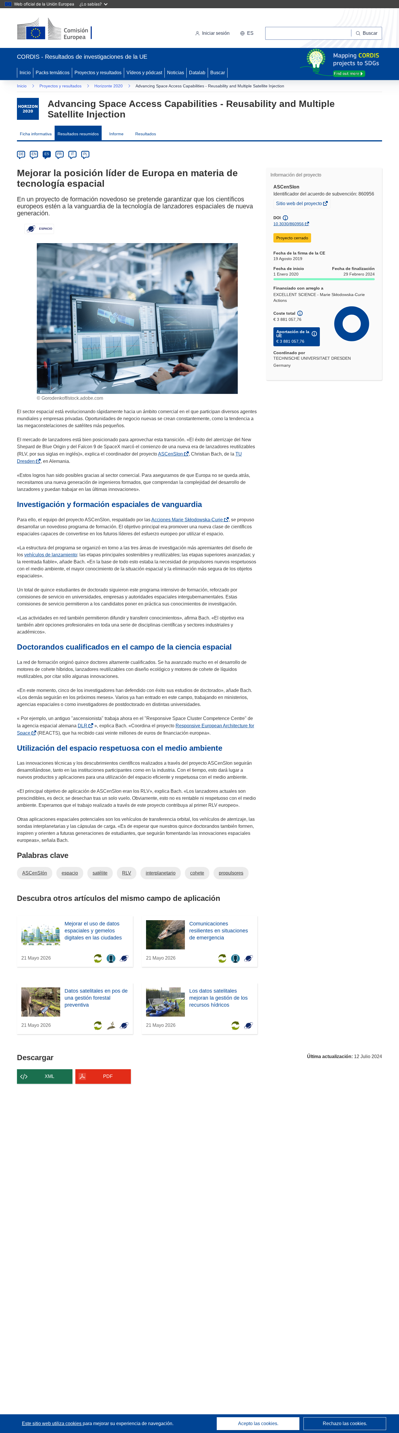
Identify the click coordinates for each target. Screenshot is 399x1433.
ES (46, 154)
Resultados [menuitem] (145, 133)
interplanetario (161, 872)
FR (59, 154)
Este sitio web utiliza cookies (52, 1423)
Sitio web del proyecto (299, 204)
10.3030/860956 (288, 223)
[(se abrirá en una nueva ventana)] (64, 29)
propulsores (231, 872)
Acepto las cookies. (258, 1423)
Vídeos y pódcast (144, 72)
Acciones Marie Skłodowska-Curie (188, 519)
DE (21, 154)
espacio (70, 872)
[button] (246, 33)
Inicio (25, 72)
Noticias (175, 72)
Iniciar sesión (216, 33)
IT (72, 154)
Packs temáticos (53, 72)
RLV (126, 872)
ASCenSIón (34, 872)
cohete (197, 872)
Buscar (217, 72)
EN (34, 154)
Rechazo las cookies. (345, 1423)
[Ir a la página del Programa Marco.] (28, 109)
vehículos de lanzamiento (50, 554)
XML (49, 1076)
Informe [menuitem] (116, 133)
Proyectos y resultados (98, 72)
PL (85, 154)
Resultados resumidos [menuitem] (78, 133)
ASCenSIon (171, 453)
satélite (100, 872)
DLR (84, 725)
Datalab (197, 72)
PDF (108, 1076)
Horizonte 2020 (108, 86)
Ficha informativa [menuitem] (36, 133)
